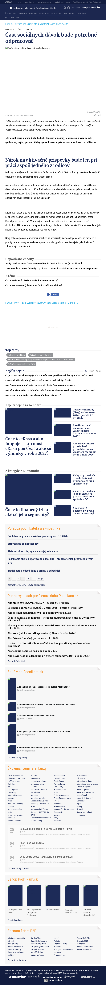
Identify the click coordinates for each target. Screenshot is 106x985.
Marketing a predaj (38, 798)
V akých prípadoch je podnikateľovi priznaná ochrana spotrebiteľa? (84, 479)
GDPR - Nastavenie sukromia (68, 973)
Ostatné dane (59, 781)
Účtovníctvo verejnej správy (87, 784)
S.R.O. (15, 13)
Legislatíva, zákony (38, 784)
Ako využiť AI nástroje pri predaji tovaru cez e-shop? (84, 511)
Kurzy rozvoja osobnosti (40, 946)
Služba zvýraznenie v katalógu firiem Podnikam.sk (34, 912)
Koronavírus (35, 778)
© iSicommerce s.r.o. (19, 970)
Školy (56, 818)
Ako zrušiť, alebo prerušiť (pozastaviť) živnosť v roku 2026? (41, 633)
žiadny (79, 806)
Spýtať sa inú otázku (36, 585)
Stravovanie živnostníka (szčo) (71, 911)
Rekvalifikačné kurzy (84, 938)
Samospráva (58, 812)
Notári (56, 938)
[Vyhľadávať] (65, 8)
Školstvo (57, 815)
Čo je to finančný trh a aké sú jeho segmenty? (31, 280)
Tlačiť (98, 115)
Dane (65, 13)
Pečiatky (57, 941)
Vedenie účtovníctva (85, 946)
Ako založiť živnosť (52, 910)
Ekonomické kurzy (14, 949)
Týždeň (91, 371)
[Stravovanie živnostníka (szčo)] (72, 895)
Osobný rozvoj (59, 778)
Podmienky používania (43, 973)
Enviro (10, 812)
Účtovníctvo (56, 13)
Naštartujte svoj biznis (16, 355)
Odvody (72, 13)
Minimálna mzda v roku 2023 (40, 355)
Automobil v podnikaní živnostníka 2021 (89, 912)
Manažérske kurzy (37, 952)
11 (34, 579)
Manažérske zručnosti (39, 789)
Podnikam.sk (29, 2)
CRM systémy (13, 944)
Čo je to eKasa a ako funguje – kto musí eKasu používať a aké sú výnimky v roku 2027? (49, 375)
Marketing (33, 13)
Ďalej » (40, 579)
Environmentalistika (15, 815)
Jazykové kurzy (36, 938)
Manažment (23, 13)
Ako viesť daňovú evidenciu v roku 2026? (36, 715)
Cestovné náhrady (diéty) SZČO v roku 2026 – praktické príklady (38, 380)
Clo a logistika (13, 789)
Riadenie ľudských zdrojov (64, 809)
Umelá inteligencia (84, 787)
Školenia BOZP (82, 941)
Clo (9, 787)
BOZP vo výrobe (14, 781)
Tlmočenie (81, 944)
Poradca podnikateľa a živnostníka (34, 528)
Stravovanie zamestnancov (23, 543)
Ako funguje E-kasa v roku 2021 (15, 911)
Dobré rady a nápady (62, 2)
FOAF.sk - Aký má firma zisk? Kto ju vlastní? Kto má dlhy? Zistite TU (38, 24)
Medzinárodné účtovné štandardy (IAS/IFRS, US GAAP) (40, 812)
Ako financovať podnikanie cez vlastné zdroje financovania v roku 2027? (42, 385)
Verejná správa (83, 789)
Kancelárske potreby (38, 944)
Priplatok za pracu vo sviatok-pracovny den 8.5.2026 (37, 536)
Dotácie (10, 801)
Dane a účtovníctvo (15, 795)
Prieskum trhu (59, 955)
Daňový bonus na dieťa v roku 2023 (21, 364)
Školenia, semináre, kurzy (27, 768)
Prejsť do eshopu (15, 920)
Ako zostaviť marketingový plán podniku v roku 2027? (33, 395)
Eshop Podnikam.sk (23, 879)
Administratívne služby (16, 938)
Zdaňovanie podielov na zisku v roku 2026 (32, 651)
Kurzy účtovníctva (37, 949)
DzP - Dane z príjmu (15, 809)
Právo (56, 792)
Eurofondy (11, 818)
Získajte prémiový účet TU (46, 8)
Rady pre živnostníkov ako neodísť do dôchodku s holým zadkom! (43, 263)
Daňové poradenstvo (15, 946)
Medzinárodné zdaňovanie (41, 818)
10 (28, 579)
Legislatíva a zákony (38, 781)
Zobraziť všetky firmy (17, 960)
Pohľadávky (58, 787)
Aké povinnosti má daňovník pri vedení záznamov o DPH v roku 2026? (49, 656)
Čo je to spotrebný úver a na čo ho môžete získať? (33, 285)
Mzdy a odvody (36, 820)
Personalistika (59, 784)
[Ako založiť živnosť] (53, 895)
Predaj (56, 801)
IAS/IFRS (34, 775)
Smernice (57, 820)
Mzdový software (37, 955)
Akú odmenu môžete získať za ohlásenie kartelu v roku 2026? (46, 704)
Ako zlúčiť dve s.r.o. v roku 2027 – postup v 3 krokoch (38, 602)
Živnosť (8, 13)
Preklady (57, 946)
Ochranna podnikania (27, 690)
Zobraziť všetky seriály (17, 757)
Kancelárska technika (39, 941)
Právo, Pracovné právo (62, 798)
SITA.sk (18, 2)
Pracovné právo (60, 789)
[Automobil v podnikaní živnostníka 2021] (91, 895)
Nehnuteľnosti (59, 775)
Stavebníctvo (82, 775)
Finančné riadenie (14, 820)
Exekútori (11, 955)
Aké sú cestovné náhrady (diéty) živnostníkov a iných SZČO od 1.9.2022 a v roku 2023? (41, 359)
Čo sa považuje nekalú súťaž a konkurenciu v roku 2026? (43, 731)
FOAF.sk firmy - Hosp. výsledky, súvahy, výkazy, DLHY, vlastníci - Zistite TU (41, 302)
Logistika (34, 787)
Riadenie (57, 803)
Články (20, 29)
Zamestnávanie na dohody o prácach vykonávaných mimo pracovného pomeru (51, 268)
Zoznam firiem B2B (22, 931)
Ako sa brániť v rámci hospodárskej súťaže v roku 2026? (43, 687)
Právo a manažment (61, 795)
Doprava (11, 798)
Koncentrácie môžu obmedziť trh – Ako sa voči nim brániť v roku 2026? (50, 747)
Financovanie (44, 13)
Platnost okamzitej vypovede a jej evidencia (33, 551)
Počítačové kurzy (60, 944)
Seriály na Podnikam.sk (25, 672)
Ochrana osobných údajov (25, 973)
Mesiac (98, 371)
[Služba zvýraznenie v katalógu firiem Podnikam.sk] (34, 895)
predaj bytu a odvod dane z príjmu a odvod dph (34, 570)
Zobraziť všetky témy (17, 585)
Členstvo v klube (12, 18)
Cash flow (11, 784)
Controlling (12, 792)
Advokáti (11, 941)
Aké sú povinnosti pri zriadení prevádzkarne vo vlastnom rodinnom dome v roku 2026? (50, 390)
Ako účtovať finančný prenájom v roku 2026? (33, 638)
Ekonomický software (16, 952)
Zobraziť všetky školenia (18, 868)
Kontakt (54, 973)
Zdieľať (54, 294)
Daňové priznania (26, 719)
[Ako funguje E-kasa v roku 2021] (15, 895)
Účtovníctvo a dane (84, 781)
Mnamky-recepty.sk (44, 2)
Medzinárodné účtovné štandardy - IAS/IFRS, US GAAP (40, 804)
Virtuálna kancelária (84, 949)
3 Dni (85, 371)
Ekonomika (81, 13)
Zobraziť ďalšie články (17, 661)
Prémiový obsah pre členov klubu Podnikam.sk (43, 595)
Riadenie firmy (59, 806)
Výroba (80, 803)
